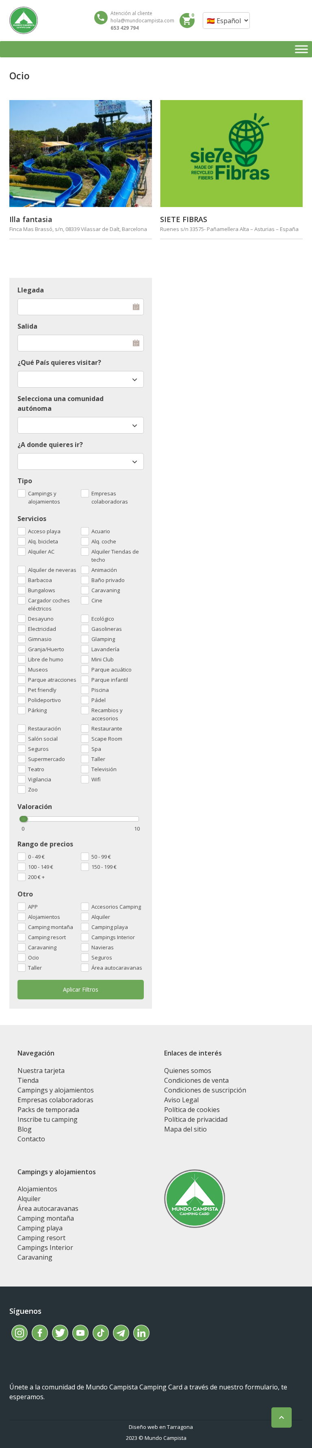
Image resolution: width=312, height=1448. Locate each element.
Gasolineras (106, 628)
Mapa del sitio (185, 1129)
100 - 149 (40, 866)
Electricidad (42, 628)
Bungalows (41, 590)
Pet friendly (42, 689)
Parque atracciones (52, 679)
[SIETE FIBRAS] (231, 153)
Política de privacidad (196, 1119)
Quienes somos (187, 1070)
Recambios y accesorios (107, 714)
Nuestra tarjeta (41, 1070)
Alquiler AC (41, 551)
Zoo (33, 789)
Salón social (43, 738)
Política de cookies (192, 1109)
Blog (24, 1129)
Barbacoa (40, 580)
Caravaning (42, 947)
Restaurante (106, 728)
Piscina (100, 689)
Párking (37, 710)
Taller (35, 967)
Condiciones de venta (196, 1080)
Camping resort (47, 937)
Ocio (33, 957)
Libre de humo (45, 659)
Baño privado (108, 580)
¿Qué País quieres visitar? (59, 362)
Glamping (103, 639)
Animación (104, 570)
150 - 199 (104, 866)
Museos (38, 669)
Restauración (44, 728)
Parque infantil (109, 679)
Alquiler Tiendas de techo (115, 555)
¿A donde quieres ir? (50, 444)
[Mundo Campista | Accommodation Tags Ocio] (23, 20)
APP (33, 906)
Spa (96, 748)
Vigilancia (39, 779)
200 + (36, 877)
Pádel (98, 700)
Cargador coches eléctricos (49, 604)
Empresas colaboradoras (109, 497)
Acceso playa (44, 531)
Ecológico (102, 618)
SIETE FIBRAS (183, 219)
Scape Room (106, 738)
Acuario (100, 531)
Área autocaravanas (116, 967)
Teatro (36, 769)
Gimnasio (40, 639)
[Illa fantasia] (80, 153)
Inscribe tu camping (47, 1119)
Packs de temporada (48, 1109)
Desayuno (41, 618)
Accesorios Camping (116, 906)
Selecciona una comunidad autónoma (60, 403)
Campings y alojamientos (44, 497)
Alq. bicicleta (43, 541)
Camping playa (109, 927)
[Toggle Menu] (301, 49)
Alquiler (100, 916)
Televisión (104, 769)
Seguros (101, 957)
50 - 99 (101, 856)
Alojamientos (44, 916)
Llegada (30, 290)
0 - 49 (36, 856)
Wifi (96, 779)
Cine (96, 600)
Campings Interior (113, 937)
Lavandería (105, 649)
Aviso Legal (181, 1099)
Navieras (102, 947)
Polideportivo (44, 700)
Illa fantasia (30, 219)
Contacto (31, 1138)
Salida (27, 326)
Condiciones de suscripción (205, 1090)
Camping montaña (50, 927)
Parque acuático (111, 669)
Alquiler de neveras (52, 570)
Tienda (28, 1080)
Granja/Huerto (46, 649)
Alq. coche (103, 541)
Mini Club (102, 659)
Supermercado (46, 759)
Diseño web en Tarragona (161, 1427)
